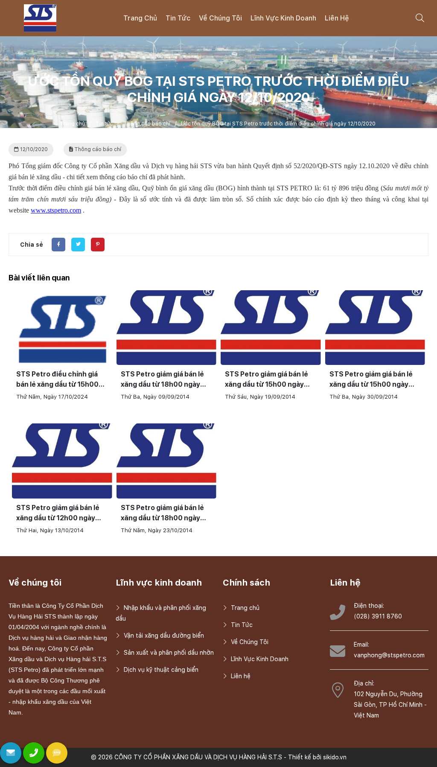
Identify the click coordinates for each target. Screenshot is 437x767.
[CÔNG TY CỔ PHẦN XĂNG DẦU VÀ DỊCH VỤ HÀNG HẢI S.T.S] (40, 17)
